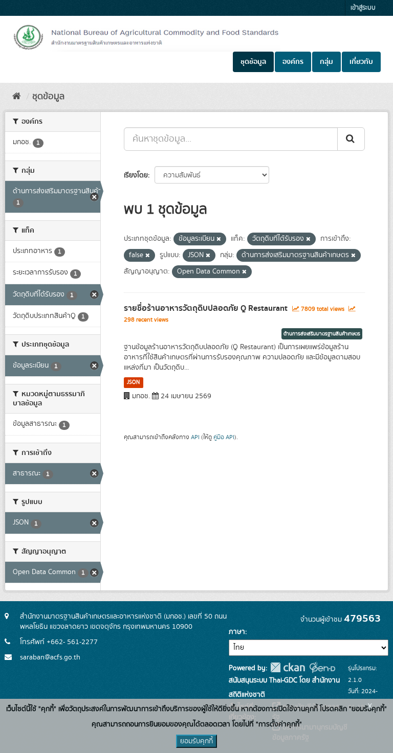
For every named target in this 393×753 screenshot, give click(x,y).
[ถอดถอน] (218, 239)
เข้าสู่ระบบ (363, 8)
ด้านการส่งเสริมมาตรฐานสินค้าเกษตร (321, 333)
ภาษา (237, 632)
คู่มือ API (223, 437)
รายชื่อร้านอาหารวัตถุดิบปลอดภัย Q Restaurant (206, 308)
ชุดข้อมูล (253, 61)
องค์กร (292, 61)
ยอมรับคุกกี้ (196, 741)
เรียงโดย (136, 175)
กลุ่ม (326, 61)
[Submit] (351, 139)
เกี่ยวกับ (361, 61)
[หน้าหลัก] (16, 96)
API (195, 437)
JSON (133, 382)
